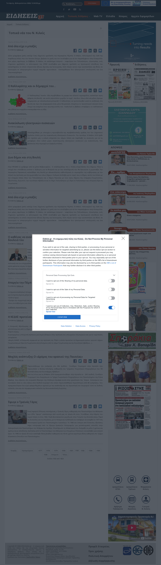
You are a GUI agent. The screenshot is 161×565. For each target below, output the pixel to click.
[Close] (124, 239)
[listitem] (80, 275)
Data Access (80, 326)
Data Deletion (66, 326)
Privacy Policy (94, 326)
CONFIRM (62, 317)
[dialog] (80, 282)
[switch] (111, 280)
